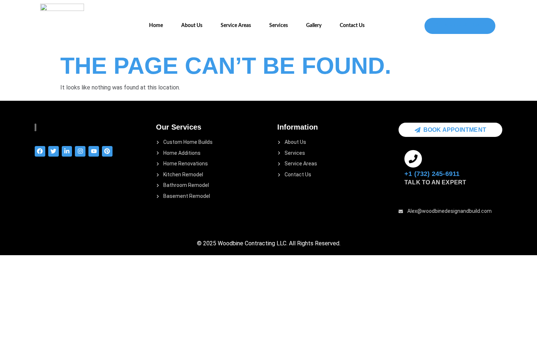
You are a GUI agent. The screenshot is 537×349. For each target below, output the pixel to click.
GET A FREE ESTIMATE (460, 25)
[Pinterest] (107, 151)
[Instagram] (80, 151)
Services (278, 25)
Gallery (313, 25)
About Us (191, 25)
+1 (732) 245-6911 (432, 173)
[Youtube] (93, 151)
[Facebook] (40, 151)
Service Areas (236, 25)
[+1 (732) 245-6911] (413, 159)
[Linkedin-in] (67, 151)
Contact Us (352, 25)
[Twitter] (53, 151)
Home (156, 25)
